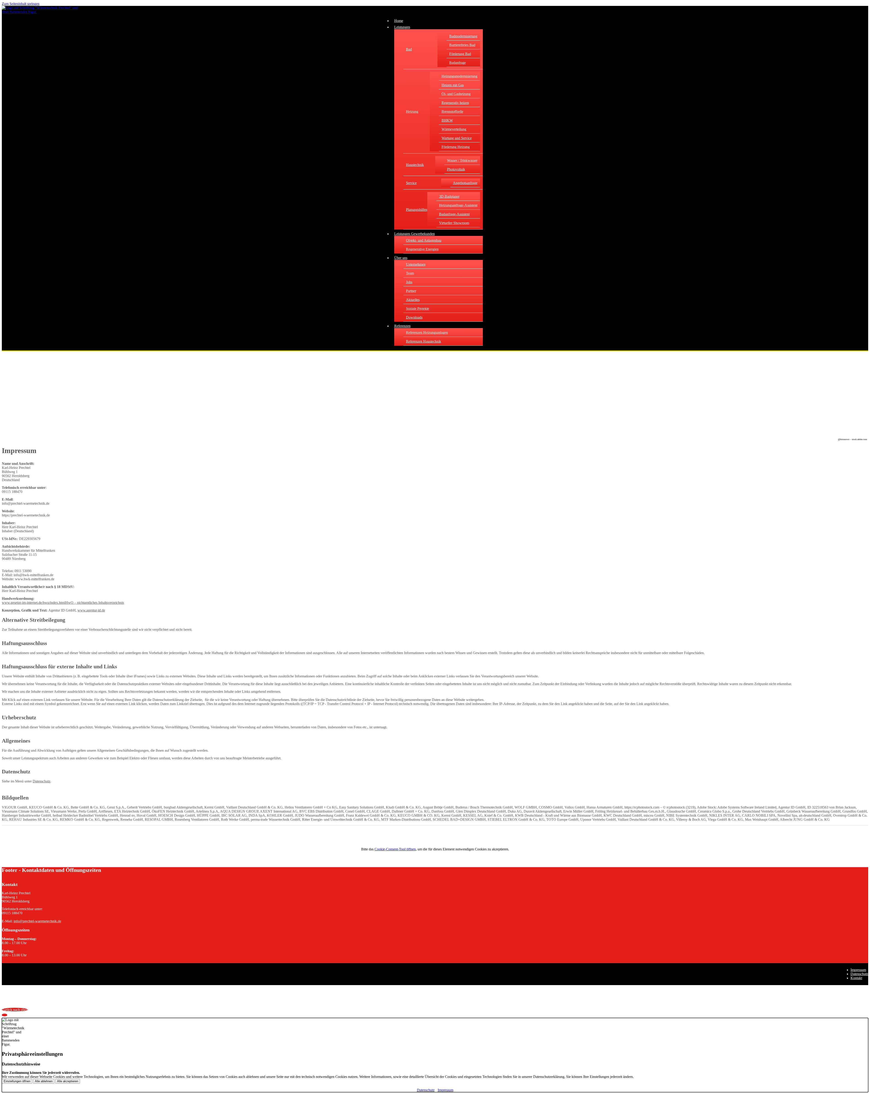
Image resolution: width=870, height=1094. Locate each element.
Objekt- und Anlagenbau (423, 240)
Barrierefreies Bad (462, 45)
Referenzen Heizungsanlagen (427, 332)
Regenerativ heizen (455, 103)
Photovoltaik (456, 169)
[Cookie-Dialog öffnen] (4, 1015)
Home (398, 21)
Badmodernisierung (463, 36)
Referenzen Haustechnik (423, 341)
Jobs (409, 282)
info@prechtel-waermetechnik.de (37, 921)
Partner (411, 291)
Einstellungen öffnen (17, 1081)
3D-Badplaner (449, 196)
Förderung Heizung (456, 147)
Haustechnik (415, 165)
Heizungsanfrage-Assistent (458, 205)
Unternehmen (415, 264)
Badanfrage (457, 63)
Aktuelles (413, 300)
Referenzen (402, 326)
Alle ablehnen (44, 1081)
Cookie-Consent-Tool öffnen (395, 849)
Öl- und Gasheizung (456, 94)
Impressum (858, 970)
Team (410, 273)
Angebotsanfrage (465, 183)
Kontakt (856, 978)
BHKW (447, 120)
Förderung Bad (460, 54)
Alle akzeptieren (67, 1081)
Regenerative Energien (422, 249)
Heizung (412, 111)
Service (411, 183)
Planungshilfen (416, 209)
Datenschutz (41, 781)
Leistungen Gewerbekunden (414, 234)
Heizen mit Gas (453, 85)
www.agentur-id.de (91, 610)
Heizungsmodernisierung (459, 76)
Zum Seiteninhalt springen (20, 4)
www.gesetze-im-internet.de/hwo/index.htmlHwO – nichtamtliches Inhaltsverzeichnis (63, 603)
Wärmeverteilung (454, 129)
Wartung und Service (457, 138)
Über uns (400, 258)
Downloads (414, 317)
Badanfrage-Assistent (454, 214)
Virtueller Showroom (454, 223)
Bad (409, 49)
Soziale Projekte (417, 308)
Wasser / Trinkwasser (462, 160)
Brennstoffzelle (452, 111)
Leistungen (402, 27)
